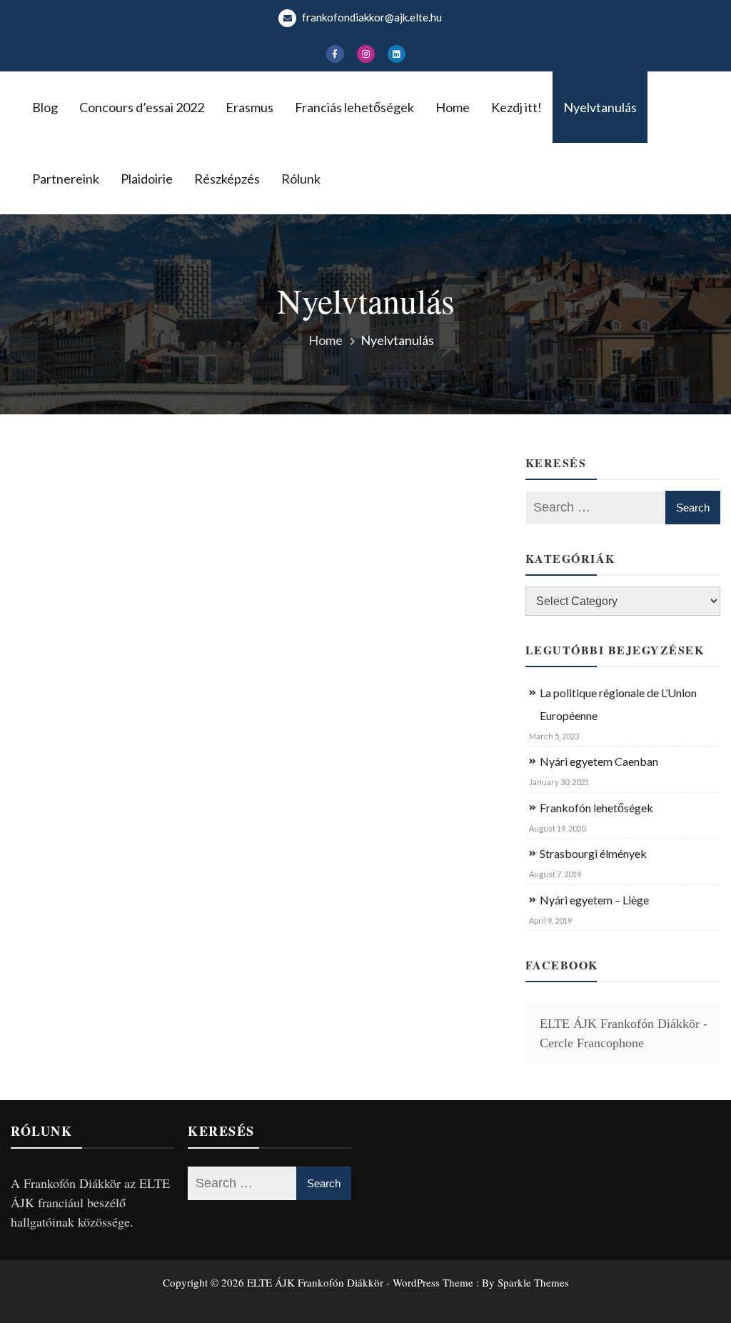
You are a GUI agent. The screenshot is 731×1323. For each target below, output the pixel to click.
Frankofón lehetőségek (596, 807)
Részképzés (227, 178)
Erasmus (249, 107)
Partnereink (65, 178)
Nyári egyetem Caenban (599, 761)
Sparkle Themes (533, 1282)
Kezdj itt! (516, 107)
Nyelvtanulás (600, 107)
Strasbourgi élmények (593, 853)
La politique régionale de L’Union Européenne (618, 704)
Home (452, 107)
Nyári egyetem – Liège (594, 900)
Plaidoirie (147, 178)
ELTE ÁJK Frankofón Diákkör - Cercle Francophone (623, 1033)
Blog (45, 107)
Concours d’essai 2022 (141, 107)
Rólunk (301, 178)
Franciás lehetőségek (354, 107)
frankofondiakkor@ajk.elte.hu (371, 17)
